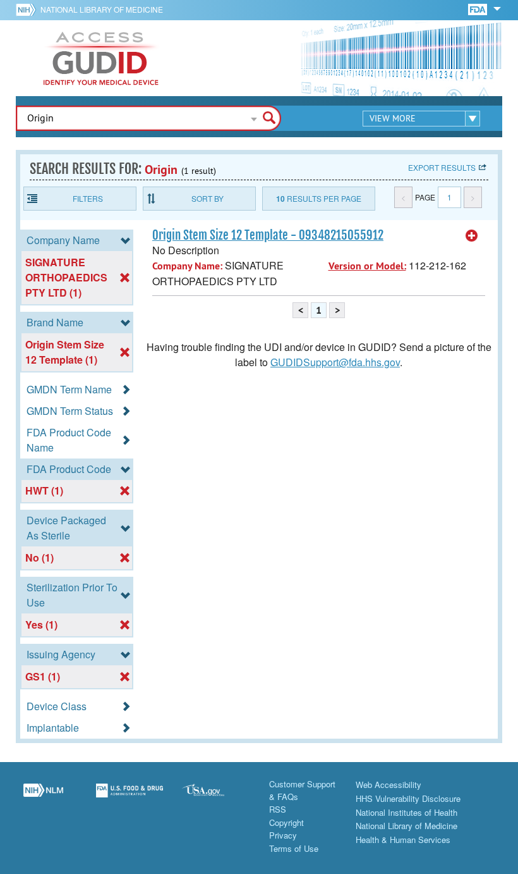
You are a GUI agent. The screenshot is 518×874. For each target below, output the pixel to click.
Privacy (283, 835)
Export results (442, 167)
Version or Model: (367, 266)
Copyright (286, 822)
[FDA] (478, 8)
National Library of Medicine (101, 9)
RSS (277, 809)
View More (393, 118)
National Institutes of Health (406, 812)
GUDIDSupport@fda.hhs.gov (335, 362)
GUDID (101, 58)
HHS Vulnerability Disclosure (408, 798)
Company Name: (187, 266)
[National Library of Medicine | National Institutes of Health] (43, 797)
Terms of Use (293, 848)
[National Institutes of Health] (28, 9)
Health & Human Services (403, 840)
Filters (88, 198)
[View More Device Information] (472, 236)
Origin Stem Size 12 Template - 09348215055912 (267, 235)
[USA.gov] (216, 797)
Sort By (207, 198)
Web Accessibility (388, 785)
